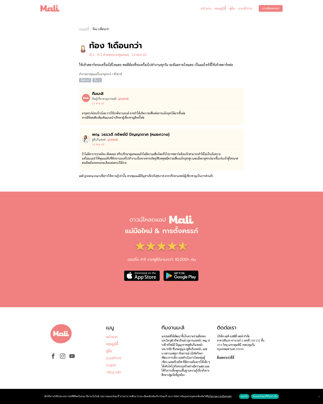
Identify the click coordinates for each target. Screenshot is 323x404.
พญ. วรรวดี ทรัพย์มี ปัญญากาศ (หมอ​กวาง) (130, 134)
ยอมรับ (244, 396)
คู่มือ (232, 8)
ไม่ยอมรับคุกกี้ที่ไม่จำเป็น (265, 396)
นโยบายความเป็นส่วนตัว (220, 396)
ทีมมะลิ (97, 94)
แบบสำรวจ (245, 8)
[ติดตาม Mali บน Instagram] (62, 357)
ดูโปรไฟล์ (123, 99)
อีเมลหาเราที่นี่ (225, 357)
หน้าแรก (206, 8)
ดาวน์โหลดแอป (270, 8)
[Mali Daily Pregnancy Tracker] (52, 8)
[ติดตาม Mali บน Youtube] (72, 357)
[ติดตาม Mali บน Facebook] (53, 357)
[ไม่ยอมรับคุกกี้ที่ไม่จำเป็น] (318, 396)
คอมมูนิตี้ (220, 8)
